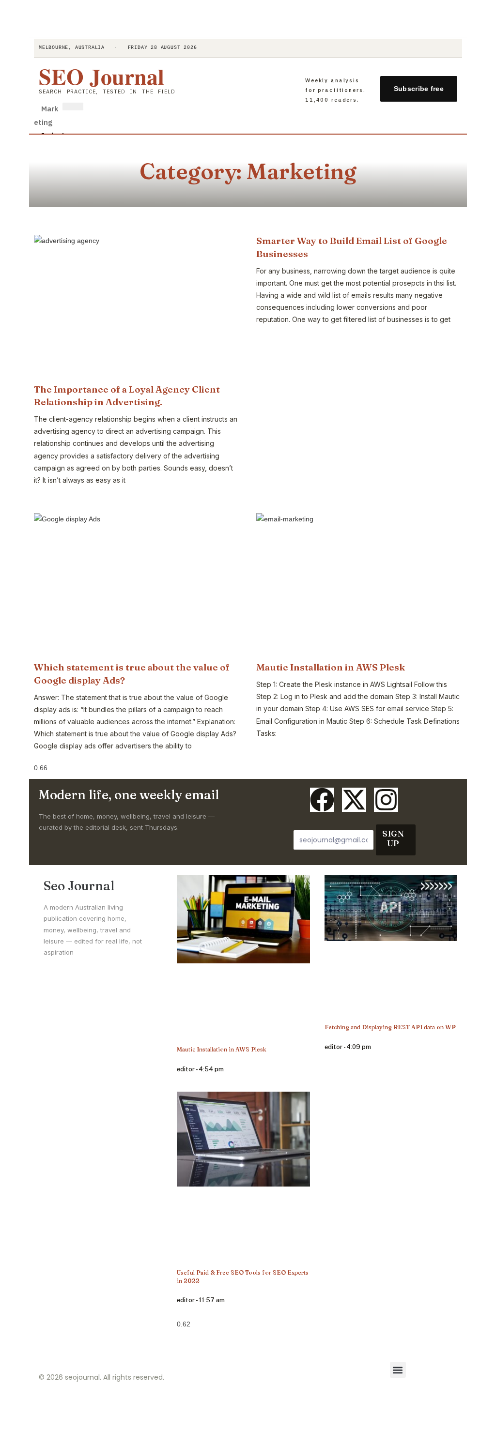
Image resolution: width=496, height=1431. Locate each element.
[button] (398, 1370)
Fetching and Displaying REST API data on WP (390, 1027)
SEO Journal (101, 76)
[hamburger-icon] (73, 106)
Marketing (46, 115)
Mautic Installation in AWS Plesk (330, 667)
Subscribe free (419, 88)
